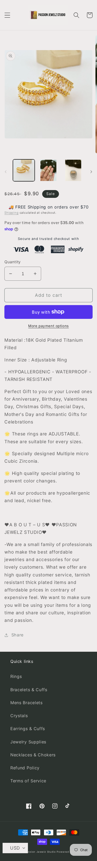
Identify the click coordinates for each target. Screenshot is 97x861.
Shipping (11, 212)
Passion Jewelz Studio (40, 851)
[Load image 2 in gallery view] (48, 170)
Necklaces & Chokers (33, 754)
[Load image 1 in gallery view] (24, 170)
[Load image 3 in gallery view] (73, 170)
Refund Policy (25, 767)
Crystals (19, 715)
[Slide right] (91, 172)
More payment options (48, 326)
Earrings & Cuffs (27, 728)
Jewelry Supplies (28, 741)
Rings (16, 676)
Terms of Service (28, 780)
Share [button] (17, 634)
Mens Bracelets (26, 702)
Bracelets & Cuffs (28, 689)
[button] (7, 15)
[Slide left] (5, 172)
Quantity (12, 262)
